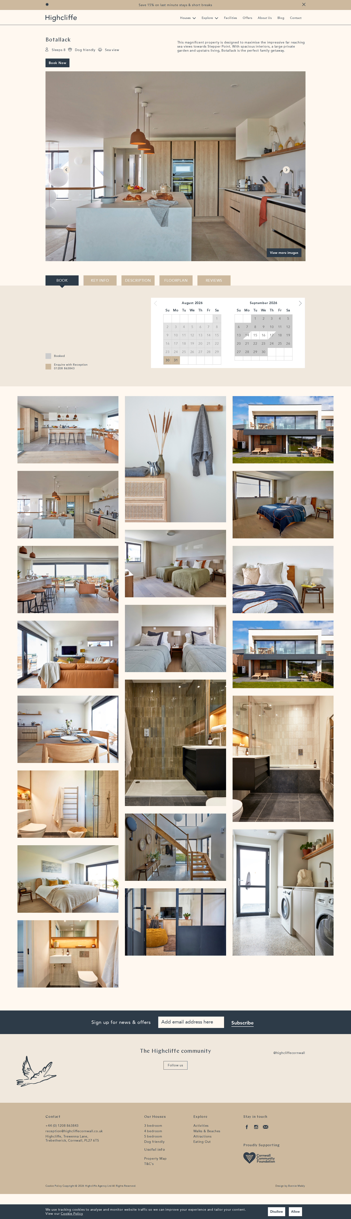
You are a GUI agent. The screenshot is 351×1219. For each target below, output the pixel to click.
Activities (201, 1126)
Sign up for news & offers (121, 1022)
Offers (247, 18)
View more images (284, 253)
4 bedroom (153, 1131)
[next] (285, 166)
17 (272, 335)
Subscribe (242, 1023)
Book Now (57, 63)
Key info (100, 280)
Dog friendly (154, 1142)
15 (255, 335)
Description (138, 280)
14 (247, 335)
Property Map (155, 1158)
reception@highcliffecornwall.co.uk (74, 1131)
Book (62, 280)
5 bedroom (153, 1136)
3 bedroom (153, 1126)
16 (264, 335)
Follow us (175, 1065)
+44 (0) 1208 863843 (62, 1126)
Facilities (230, 18)
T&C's (149, 1164)
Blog (280, 18)
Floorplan (175, 280)
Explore (207, 18)
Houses (185, 18)
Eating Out (202, 1142)
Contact (296, 18)
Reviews (214, 280)
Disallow (276, 1212)
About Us (265, 18)
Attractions (202, 1136)
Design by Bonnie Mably (290, 1185)
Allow (295, 1212)
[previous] (65, 166)
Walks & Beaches (206, 1131)
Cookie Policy (54, 1185)
